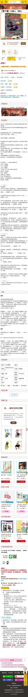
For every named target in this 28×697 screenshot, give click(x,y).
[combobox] (13, 2)
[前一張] (2, 111)
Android (15, 605)
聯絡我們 (14, 683)
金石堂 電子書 (10, 58)
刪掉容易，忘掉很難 (6, 475)
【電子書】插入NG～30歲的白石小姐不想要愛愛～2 (6, 506)
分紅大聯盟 (17, 672)
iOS (11, 605)
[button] (1, 2)
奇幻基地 (9, 87)
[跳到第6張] (25, 115)
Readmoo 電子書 (22, 58)
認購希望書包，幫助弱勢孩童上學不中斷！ (13, 66)
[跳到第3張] (22, 115)
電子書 (6, 77)
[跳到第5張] (24, 115)
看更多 (23, 43)
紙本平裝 (3, 58)
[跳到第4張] (23, 115)
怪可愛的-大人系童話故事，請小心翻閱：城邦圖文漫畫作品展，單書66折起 (13, 96)
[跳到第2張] (21, 115)
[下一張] (26, 111)
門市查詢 (10, 672)
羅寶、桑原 (8, 84)
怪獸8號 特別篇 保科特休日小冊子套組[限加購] (6, 536)
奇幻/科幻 (3, 81)
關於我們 (4, 672)
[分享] (25, 680)
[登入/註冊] (23, 2)
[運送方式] (25, 684)
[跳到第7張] (26, 115)
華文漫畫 (19, 77)
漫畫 (12, 77)
